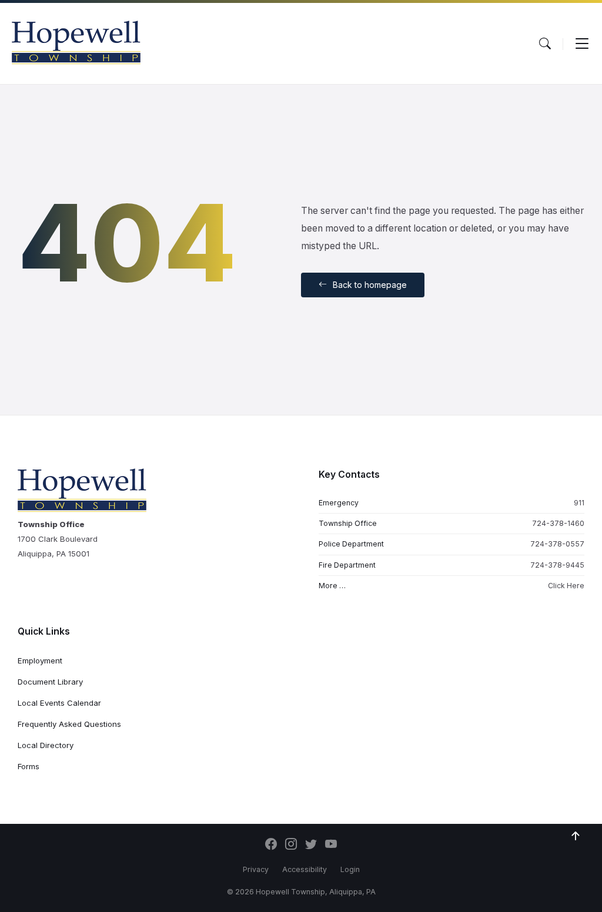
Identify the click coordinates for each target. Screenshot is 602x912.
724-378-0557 (557, 543)
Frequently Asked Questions (69, 724)
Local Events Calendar (59, 703)
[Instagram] (291, 845)
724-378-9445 (557, 565)
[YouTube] (331, 845)
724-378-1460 (558, 523)
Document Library (50, 681)
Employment (40, 660)
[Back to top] (575, 836)
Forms (28, 766)
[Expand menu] (582, 43)
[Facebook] (271, 845)
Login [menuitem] (350, 869)
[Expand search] (545, 43)
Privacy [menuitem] (256, 869)
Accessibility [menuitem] (304, 869)
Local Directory (45, 745)
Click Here (566, 585)
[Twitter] (311, 845)
